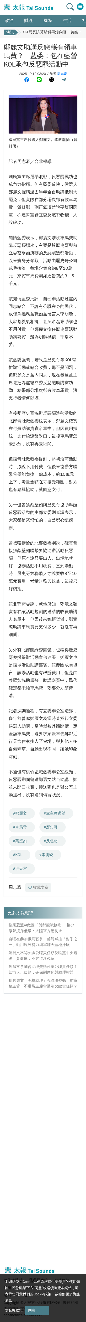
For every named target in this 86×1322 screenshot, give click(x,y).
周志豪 (62, 74)
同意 (31, 1310)
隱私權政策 (14, 1310)
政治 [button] (9, 20)
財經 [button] (28, 20)
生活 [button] (67, 20)
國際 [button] (47, 20)
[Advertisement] (43, 1041)
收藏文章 (40, 887)
